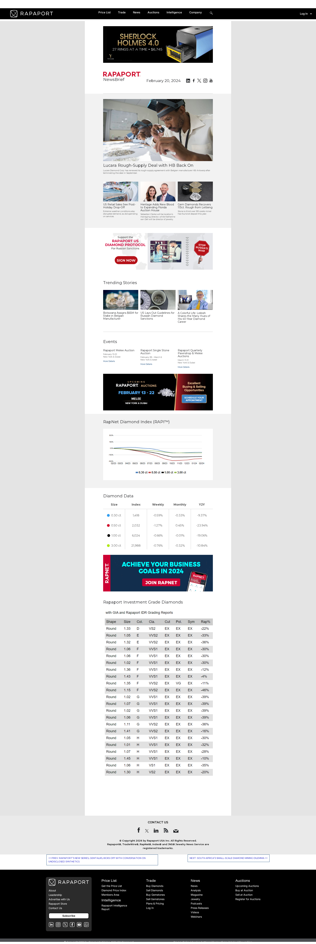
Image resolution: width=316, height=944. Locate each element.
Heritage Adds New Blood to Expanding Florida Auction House (157, 207)
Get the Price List (111, 885)
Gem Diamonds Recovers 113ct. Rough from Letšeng (195, 206)
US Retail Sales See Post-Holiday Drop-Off (119, 206)
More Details (109, 361)
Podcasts (196, 903)
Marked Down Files (240, 942)
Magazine (197, 894)
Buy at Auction (244, 890)
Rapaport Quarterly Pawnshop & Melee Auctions (190, 353)
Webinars (196, 916)
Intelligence (174, 12)
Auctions (153, 12)
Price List (104, 12)
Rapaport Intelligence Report (114, 907)
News (136, 12)
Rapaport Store (58, 903)
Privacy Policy (182, 942)
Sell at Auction (244, 894)
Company (195, 12)
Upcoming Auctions (247, 885)
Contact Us (55, 908)
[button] (69, 916)
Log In (304, 13)
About (52, 890)
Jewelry (195, 899)
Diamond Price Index (113, 890)
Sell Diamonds (154, 890)
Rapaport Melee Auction (118, 350)
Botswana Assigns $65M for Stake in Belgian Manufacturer (120, 315)
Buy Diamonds (154, 885)
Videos (195, 912)
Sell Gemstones (155, 899)
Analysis (196, 890)
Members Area (110, 894)
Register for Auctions (247, 899)
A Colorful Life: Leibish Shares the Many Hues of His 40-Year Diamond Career (194, 317)
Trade (122, 12)
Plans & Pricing (155, 903)
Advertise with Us (59, 899)
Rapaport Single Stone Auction (154, 352)
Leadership (55, 894)
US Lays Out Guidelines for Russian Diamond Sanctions (157, 315)
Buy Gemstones (155, 894)
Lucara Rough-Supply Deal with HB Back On (148, 165)
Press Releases (200, 907)
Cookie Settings (201, 942)
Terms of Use (219, 942)
